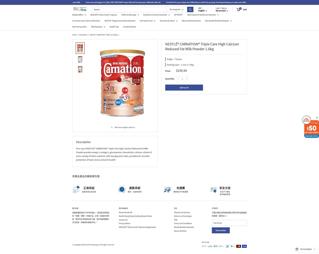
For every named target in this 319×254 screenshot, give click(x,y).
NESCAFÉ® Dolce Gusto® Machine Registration (137, 227)
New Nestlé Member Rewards (217, 20)
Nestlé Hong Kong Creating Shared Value (135, 216)
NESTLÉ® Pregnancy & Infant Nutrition (120, 20)
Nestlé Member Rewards (184, 227)
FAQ (175, 219)
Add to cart (184, 87)
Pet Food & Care (146, 20)
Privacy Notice (124, 223)
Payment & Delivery (182, 212)
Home (74, 35)
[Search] (190, 9)
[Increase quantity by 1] (186, 78)
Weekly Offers (77, 14)
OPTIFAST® (178, 14)
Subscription (221, 230)
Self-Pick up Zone (79, 26)
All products (83, 35)
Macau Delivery (180, 231)
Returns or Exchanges (183, 216)
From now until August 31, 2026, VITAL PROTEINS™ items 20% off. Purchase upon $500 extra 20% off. (120, 2)
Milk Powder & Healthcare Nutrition (201, 14)
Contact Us (123, 219)
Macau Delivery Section (191, 20)
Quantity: (169, 78)
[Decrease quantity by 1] (178, 78)
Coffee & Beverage (128, 14)
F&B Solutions (96, 26)
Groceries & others (167, 20)
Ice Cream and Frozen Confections (86, 20)
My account (221, 10)
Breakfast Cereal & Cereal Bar (155, 14)
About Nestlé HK (125, 212)
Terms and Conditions (183, 223)
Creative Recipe (129, 26)
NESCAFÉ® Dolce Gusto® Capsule (103, 14)
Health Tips (114, 26)
